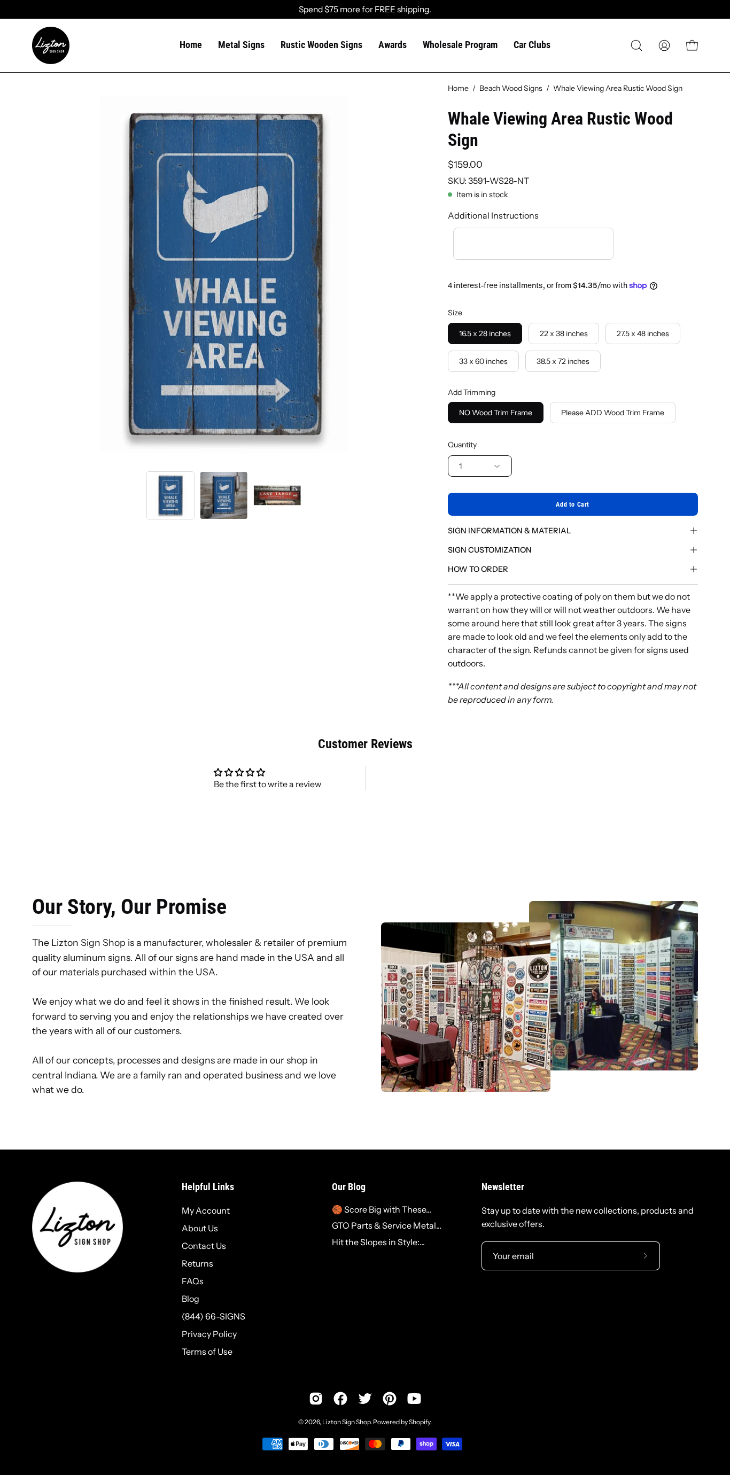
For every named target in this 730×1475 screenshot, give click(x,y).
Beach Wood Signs (510, 88)
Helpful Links (208, 1187)
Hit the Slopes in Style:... (378, 1242)
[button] (636, 45)
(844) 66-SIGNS (213, 1316)
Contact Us (204, 1245)
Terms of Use (207, 1351)
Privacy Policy (209, 1334)
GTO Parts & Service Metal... (386, 1225)
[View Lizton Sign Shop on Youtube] (414, 1399)
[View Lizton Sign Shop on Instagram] (316, 1399)
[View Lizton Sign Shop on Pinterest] (390, 1399)
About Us (200, 1228)
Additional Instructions (493, 215)
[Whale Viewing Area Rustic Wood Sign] (170, 495)
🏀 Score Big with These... (381, 1209)
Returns (197, 1263)
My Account (206, 1210)
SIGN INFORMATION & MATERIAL (509, 530)
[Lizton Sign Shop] (50, 45)
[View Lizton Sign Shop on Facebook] (340, 1399)
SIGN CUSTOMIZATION (490, 550)
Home (458, 88)
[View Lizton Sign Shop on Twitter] (365, 1399)
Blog (190, 1298)
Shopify (419, 1422)
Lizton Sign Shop (346, 1422)
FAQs (193, 1281)
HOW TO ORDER (478, 569)
